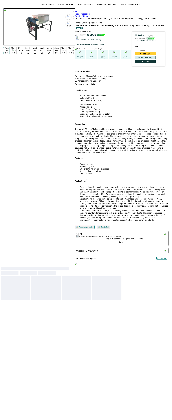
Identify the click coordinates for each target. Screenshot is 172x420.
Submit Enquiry (145, 57)
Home (77, 11)
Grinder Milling (81, 16)
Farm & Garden (47, 5)
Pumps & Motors (65, 5)
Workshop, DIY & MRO (106, 5)
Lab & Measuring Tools (130, 5)
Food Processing (85, 5)
